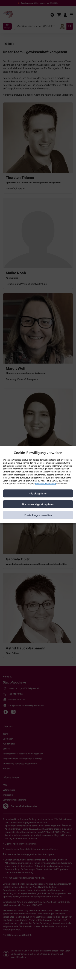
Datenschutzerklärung (45, 483)
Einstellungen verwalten (38, 515)
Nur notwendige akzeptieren (38, 504)
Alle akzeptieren (38, 493)
